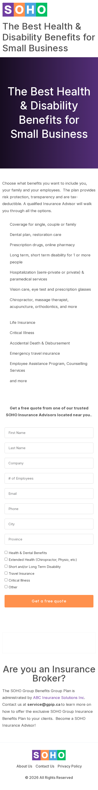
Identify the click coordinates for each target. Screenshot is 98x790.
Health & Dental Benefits (28, 553)
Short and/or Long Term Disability (35, 567)
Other (13, 587)
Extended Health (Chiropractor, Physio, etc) (43, 559)
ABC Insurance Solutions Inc (58, 697)
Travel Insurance (21, 573)
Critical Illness (19, 580)
